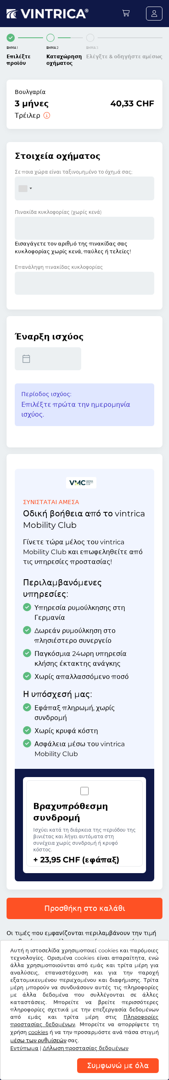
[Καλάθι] (126, 13)
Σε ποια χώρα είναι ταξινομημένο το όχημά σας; (73, 172)
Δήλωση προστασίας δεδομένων (85, 1048)
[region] (84, 1074)
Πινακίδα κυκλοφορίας (58, 212)
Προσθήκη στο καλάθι (84, 908)
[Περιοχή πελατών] (154, 14)
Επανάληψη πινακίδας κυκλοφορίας (59, 267)
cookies (38, 1032)
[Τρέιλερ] (46, 115)
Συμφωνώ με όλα (118, 1065)
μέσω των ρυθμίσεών (38, 1040)
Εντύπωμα (24, 1048)
